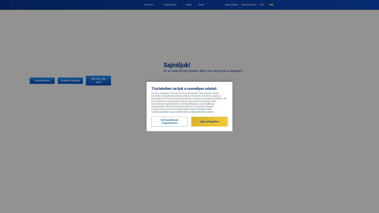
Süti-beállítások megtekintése (169, 121)
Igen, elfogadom (209, 121)
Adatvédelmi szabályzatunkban (192, 112)
